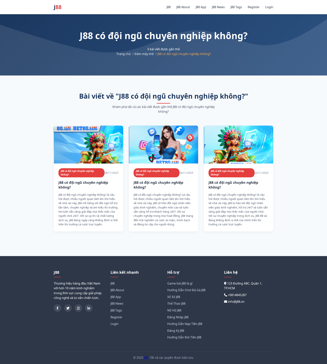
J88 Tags (236, 7)
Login (269, 7)
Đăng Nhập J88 (177, 317)
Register (254, 7)
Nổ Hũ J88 (174, 310)
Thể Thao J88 (176, 303)
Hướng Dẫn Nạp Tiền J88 (184, 324)
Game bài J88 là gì (179, 283)
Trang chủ (123, 54)
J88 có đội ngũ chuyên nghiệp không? (77, 172)
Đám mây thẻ (144, 54)
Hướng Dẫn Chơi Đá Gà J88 (186, 290)
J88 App (201, 7)
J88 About (183, 7)
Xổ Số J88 (173, 297)
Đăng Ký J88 (175, 331)
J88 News (218, 7)
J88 (169, 7)
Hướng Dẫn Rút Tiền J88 (184, 337)
